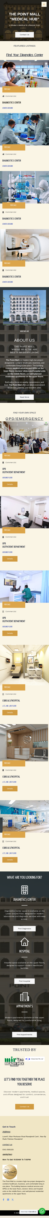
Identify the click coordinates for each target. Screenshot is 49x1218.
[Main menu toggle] (44, 4)
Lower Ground (7, 108)
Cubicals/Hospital (11, 700)
